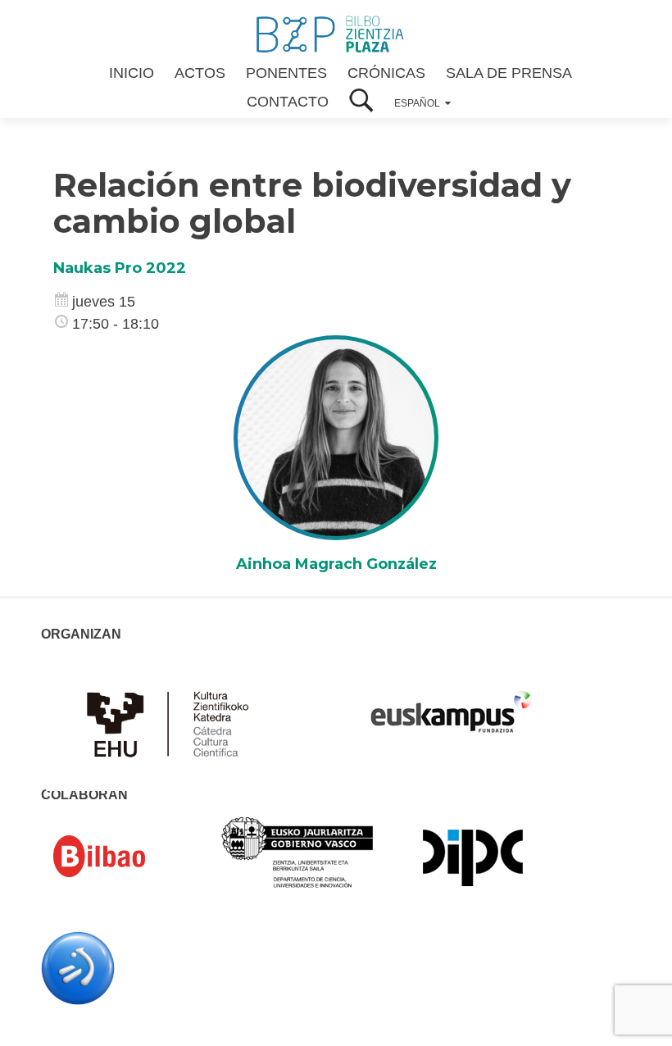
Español (417, 103)
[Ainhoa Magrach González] (336, 437)
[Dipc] (473, 856)
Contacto (288, 101)
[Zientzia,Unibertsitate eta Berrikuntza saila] (298, 852)
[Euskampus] (451, 704)
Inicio (131, 73)
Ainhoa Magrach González (336, 564)
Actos (200, 73)
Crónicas (386, 73)
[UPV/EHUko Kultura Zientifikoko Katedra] (172, 722)
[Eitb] (78, 967)
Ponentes (286, 73)
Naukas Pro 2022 (119, 268)
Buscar (361, 102)
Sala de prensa (509, 73)
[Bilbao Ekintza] (123, 856)
